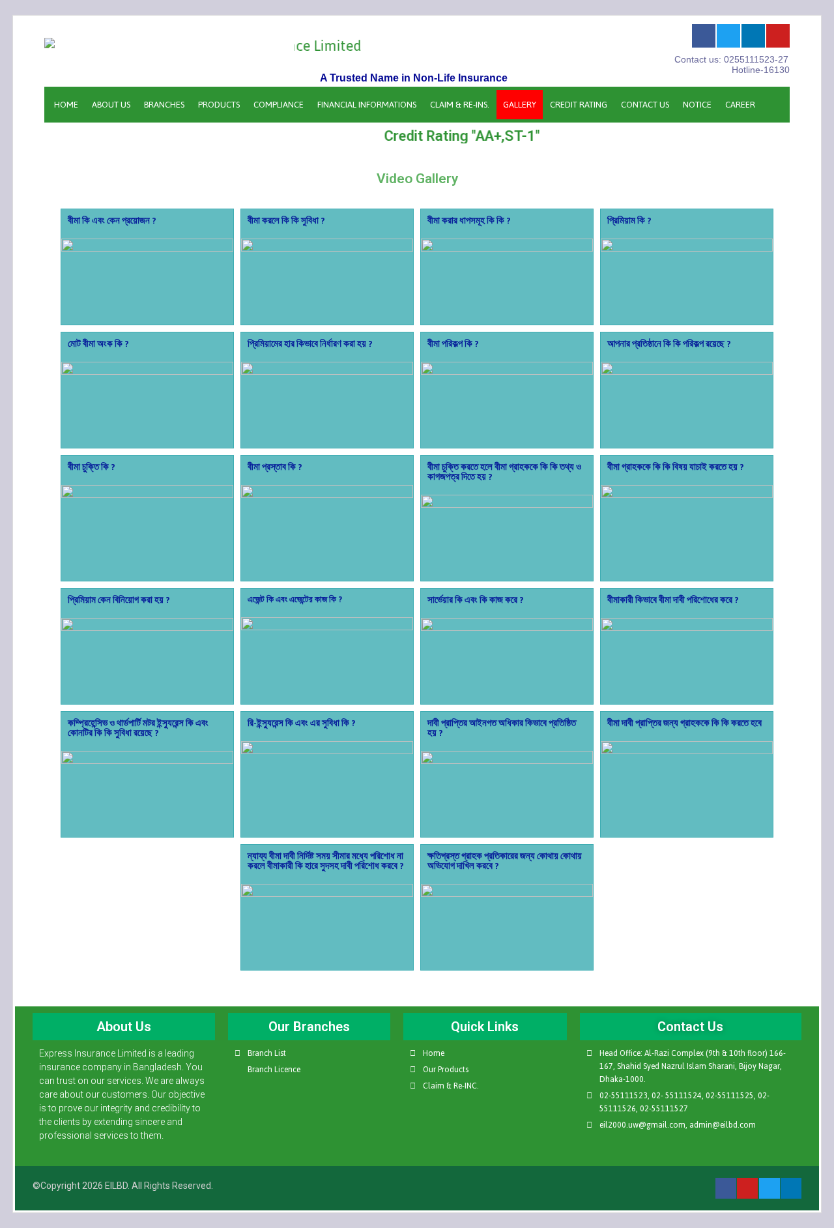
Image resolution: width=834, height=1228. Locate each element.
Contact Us (645, 104)
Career (740, 104)
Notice (697, 104)
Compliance (278, 104)
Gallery (519, 104)
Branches (164, 104)
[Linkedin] (753, 36)
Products (219, 104)
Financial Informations (366, 104)
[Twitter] (728, 36)
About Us (111, 104)
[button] (147, 281)
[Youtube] (778, 36)
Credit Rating (578, 104)
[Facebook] (703, 36)
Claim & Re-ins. (459, 104)
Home (66, 104)
